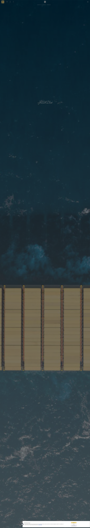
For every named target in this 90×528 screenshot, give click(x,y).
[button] (22, 524)
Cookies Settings (73, 525)
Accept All (74, 522)
